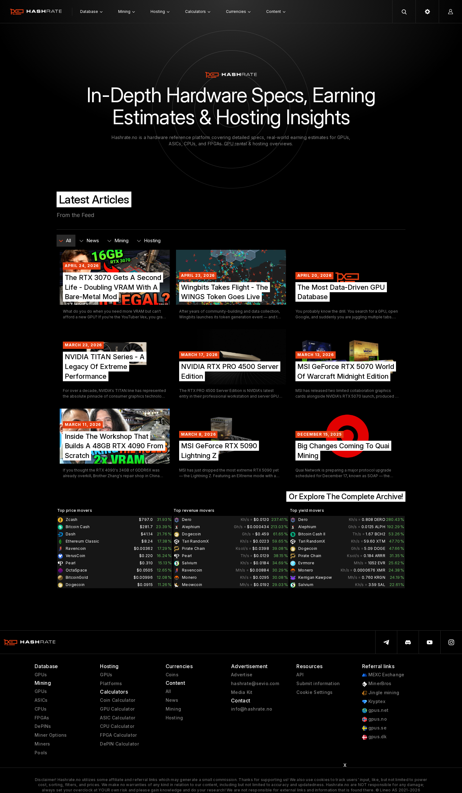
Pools (41, 752)
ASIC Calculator (117, 717)
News (172, 700)
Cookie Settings (314, 692)
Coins (172, 674)
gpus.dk (377, 736)
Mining (173, 709)
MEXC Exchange (385, 674)
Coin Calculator (117, 700)
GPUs (41, 674)
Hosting (174, 717)
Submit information (318, 683)
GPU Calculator (117, 709)
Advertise (242, 674)
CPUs (41, 709)
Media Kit (242, 692)
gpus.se (377, 727)
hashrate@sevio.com (255, 683)
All (168, 691)
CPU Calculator (117, 726)
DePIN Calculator (119, 743)
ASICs (41, 700)
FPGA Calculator (118, 735)
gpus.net (378, 710)
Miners (42, 743)
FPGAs (42, 717)
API (300, 674)
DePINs (43, 726)
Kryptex (376, 701)
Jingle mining (383, 692)
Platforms (111, 683)
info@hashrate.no (251, 709)
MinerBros (379, 683)
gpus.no (377, 719)
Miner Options (51, 735)
